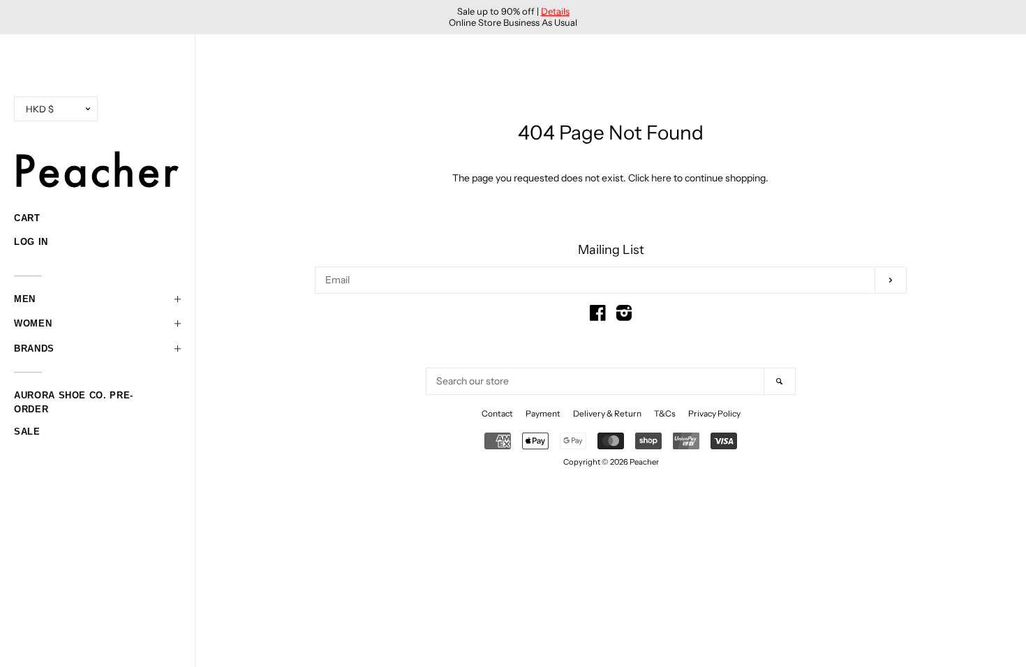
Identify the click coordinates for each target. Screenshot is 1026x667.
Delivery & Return (607, 413)
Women (33, 323)
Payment (543, 413)
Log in (31, 242)
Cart (27, 218)
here (661, 178)
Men (25, 299)
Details (555, 11)
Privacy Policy (714, 413)
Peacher (644, 462)
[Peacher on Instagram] (624, 316)
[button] (97, 299)
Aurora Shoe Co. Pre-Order (73, 397)
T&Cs (665, 413)
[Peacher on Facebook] (598, 316)
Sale (27, 431)
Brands (34, 348)
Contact (497, 413)
